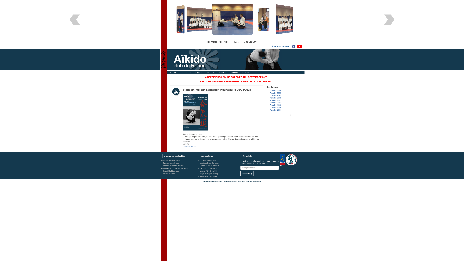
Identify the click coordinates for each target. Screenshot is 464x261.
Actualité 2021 (275, 95)
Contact (247, 72)
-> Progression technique (170, 163)
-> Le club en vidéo (168, 173)
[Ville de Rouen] (282, 159)
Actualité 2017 (275, 100)
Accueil (173, 72)
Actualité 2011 (275, 110)
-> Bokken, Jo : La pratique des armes (174, 168)
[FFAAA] (292, 159)
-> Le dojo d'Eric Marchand (207, 168)
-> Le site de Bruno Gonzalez (208, 163)
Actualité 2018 (275, 98)
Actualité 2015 (275, 105)
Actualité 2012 (275, 107)
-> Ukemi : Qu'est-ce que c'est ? (172, 165)
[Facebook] (294, 46)
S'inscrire (246, 173)
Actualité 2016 (275, 102)
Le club (210, 72)
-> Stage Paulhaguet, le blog (208, 173)
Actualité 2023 (275, 90)
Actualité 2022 (275, 93)
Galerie (234, 72)
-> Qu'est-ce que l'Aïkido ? (170, 160)
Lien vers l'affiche (189, 146)
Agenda (222, 72)
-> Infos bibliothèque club (170, 171)
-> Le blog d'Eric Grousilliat (207, 171)
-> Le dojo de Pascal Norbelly (208, 165)
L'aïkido (199, 72)
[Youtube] (299, 46)
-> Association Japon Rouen (208, 176)
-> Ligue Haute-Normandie (207, 160)
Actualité (186, 72)
